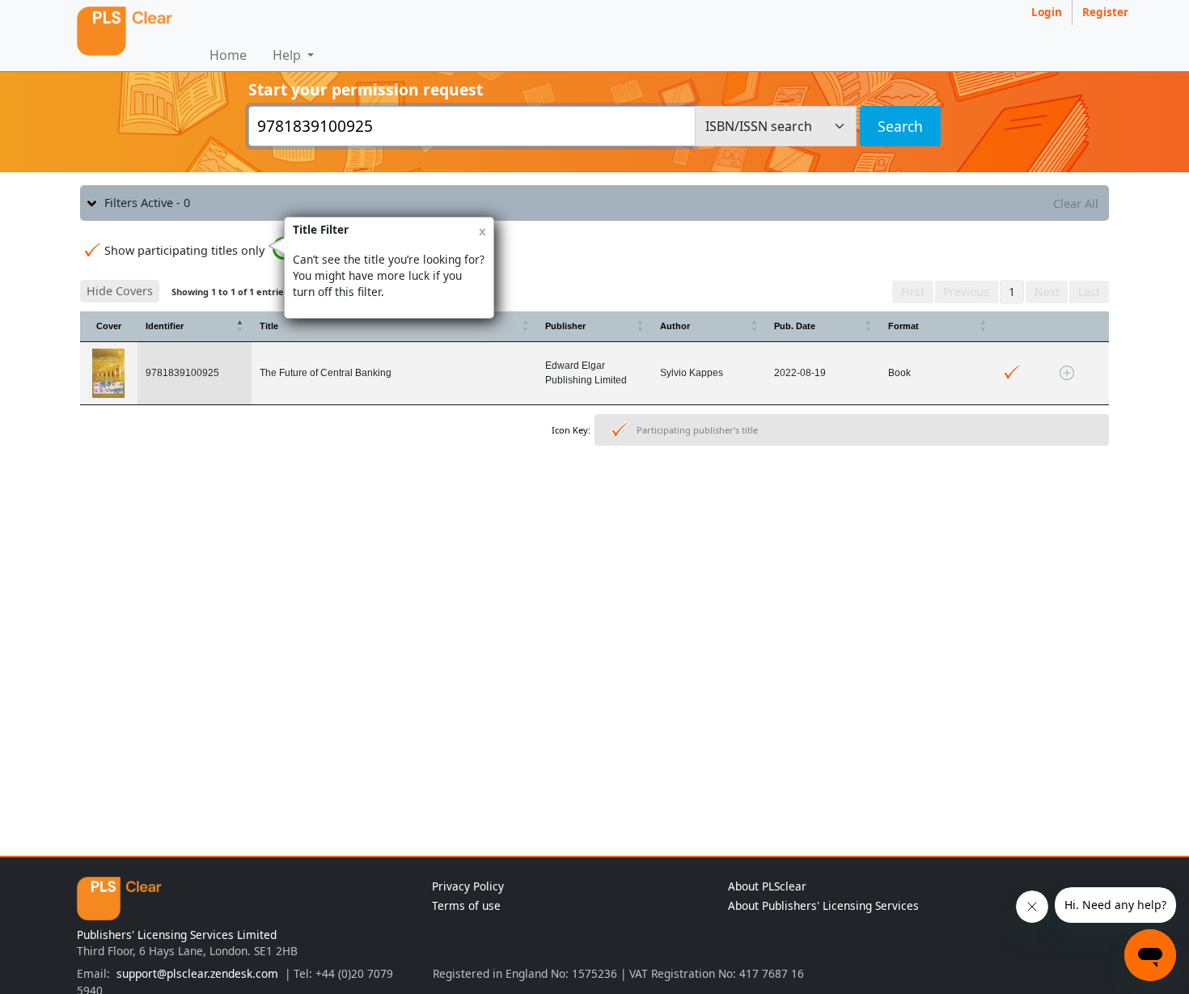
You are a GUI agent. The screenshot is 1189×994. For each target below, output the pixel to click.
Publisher (565, 326)
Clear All (1075, 203)
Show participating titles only (184, 250)
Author (675, 326)
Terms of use (466, 905)
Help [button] (288, 55)
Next (1047, 291)
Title (269, 326)
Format (903, 326)
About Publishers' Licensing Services (823, 905)
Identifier (165, 326)
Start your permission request (365, 89)
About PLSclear (767, 886)
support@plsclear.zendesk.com (197, 973)
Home (228, 55)
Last (1089, 291)
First (913, 291)
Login (1046, 11)
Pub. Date (794, 326)
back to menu (594, 501)
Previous (966, 291)
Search (900, 126)
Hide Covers (120, 290)
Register (1105, 11)
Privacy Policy (468, 886)
